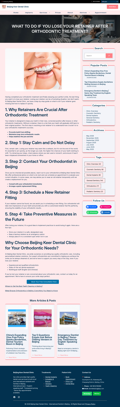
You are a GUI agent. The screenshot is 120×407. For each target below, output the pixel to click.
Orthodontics (91, 120)
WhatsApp (87, 393)
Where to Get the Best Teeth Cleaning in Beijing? (24, 286)
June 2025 (90, 147)
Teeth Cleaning (51, 386)
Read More (13, 357)
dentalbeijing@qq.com (96, 388)
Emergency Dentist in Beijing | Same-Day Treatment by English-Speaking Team (97, 93)
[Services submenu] (49, 12)
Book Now (112, 6)
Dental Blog (70, 384)
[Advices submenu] (89, 12)
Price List (69, 381)
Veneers (48, 384)
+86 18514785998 (95, 386)
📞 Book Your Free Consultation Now (43, 282)
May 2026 (90, 136)
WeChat (96, 393)
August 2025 (91, 142)
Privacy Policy (90, 404)
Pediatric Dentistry (93, 122)
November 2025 (92, 138)
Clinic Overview (92, 111)
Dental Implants (92, 115)
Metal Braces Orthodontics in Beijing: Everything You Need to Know (31, 291)
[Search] (109, 55)
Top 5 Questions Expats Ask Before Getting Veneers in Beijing (98, 83)
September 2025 (92, 140)
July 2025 (90, 145)
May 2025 (90, 149)
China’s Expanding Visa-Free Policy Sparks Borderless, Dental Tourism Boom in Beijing (97, 73)
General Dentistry (92, 118)
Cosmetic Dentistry (93, 113)
